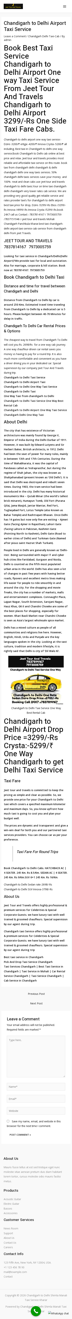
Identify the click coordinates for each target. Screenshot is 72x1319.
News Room (11, 1228)
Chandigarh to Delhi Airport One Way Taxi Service (35, 410)
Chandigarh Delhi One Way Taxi (24, 415)
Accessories (11, 1213)
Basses (8, 1208)
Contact (8, 1276)
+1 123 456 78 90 (14, 1267)
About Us (9, 1238)
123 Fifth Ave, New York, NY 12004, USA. (27, 1262)
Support (8, 1233)
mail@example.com (15, 1272)
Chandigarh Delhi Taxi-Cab (43, 36)
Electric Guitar (11, 1203)
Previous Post (36, 994)
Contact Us (10, 1242)
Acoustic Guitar (12, 1199)
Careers (8, 1247)
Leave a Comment (15, 36)
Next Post (36, 1003)
